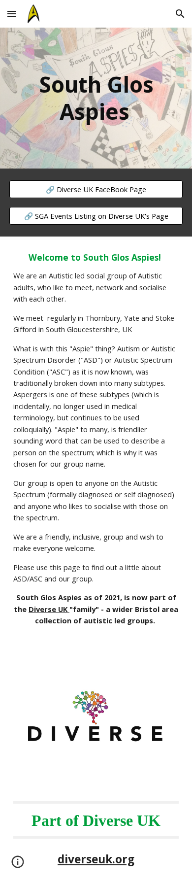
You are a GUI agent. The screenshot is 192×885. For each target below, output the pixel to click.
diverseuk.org (96, 859)
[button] (12, 13)
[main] (96, 98)
